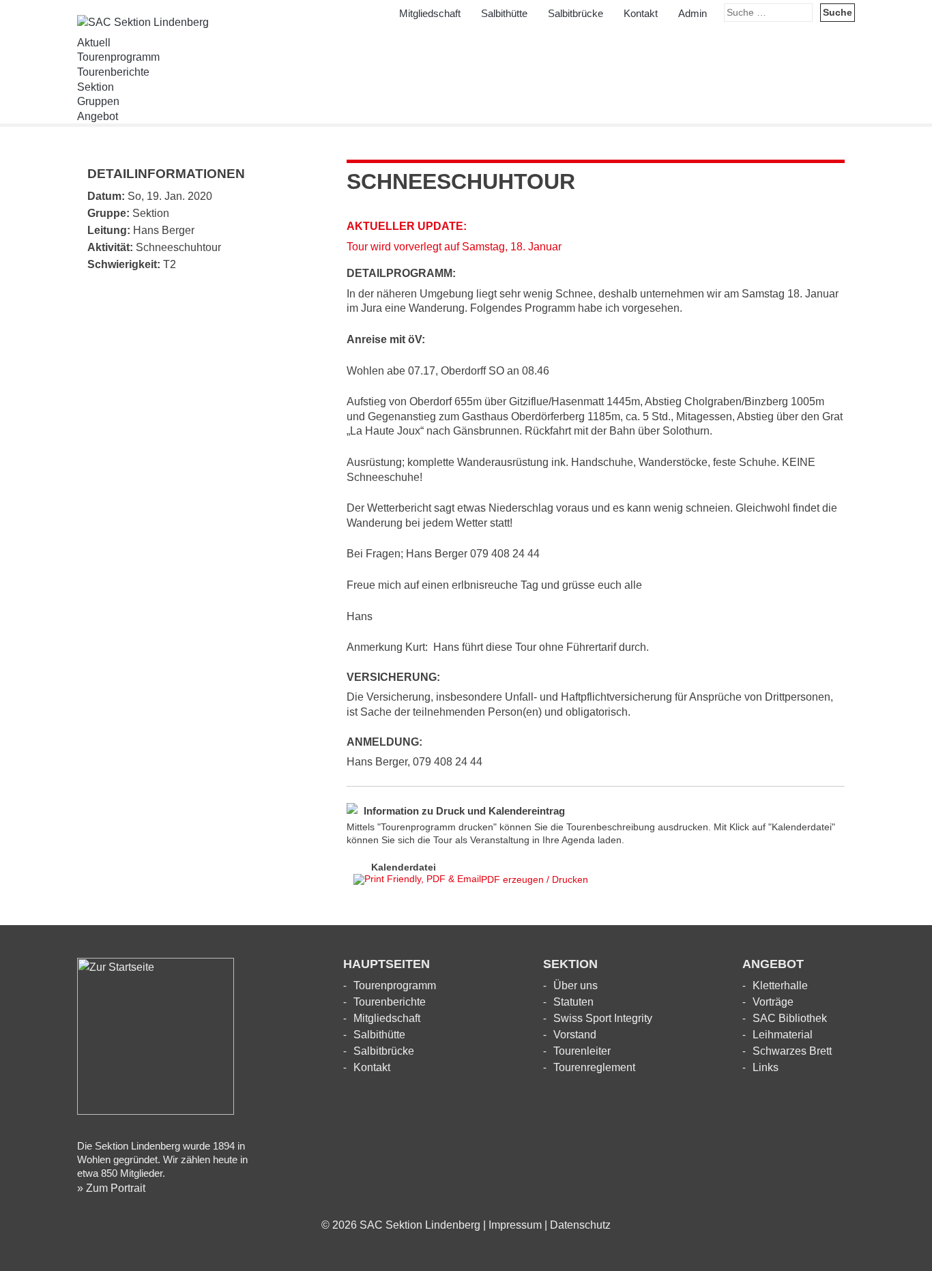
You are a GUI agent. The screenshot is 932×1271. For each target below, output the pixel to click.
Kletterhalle (780, 985)
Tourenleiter (582, 1051)
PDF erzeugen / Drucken (534, 879)
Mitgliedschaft (430, 13)
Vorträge (773, 1002)
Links (765, 1067)
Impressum (515, 1225)
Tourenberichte (113, 72)
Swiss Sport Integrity (602, 1018)
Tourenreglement (594, 1067)
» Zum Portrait (111, 1188)
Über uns (575, 985)
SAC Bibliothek (790, 1018)
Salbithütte (504, 13)
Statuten (573, 1002)
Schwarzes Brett (792, 1051)
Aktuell (94, 42)
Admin (692, 13)
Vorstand (574, 1034)
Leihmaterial (783, 1034)
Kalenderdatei (403, 866)
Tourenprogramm (118, 57)
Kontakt (641, 13)
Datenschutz (580, 1225)
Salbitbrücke (575, 13)
